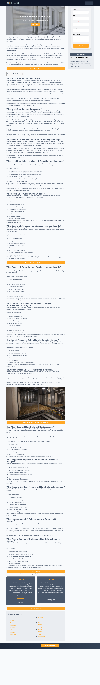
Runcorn (39, 629)
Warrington (40, 627)
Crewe (12, 620)
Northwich (13, 634)
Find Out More (36, 571)
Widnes (39, 634)
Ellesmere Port (41, 636)
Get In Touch (81, 54)
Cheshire (39, 624)
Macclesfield (13, 632)
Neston (39, 639)
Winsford (12, 630)
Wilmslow (40, 617)
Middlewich (13, 625)
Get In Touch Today (35, 69)
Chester (39, 631)
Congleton (13, 622)
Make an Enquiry (50, 645)
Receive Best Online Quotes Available (36, 263)
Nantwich (12, 627)
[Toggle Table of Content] (20, 74)
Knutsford (12, 637)
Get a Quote (35, 24)
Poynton (39, 620)
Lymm (39, 622)
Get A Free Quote (36, 608)
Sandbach (13, 618)
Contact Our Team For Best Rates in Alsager (35, 422)
